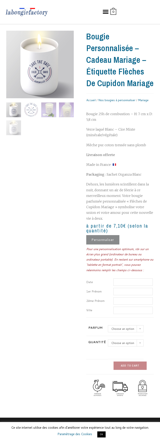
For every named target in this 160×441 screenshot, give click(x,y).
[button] (105, 12)
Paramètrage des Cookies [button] (75, 434)
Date (89, 282)
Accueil (91, 100)
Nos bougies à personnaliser (116, 100)
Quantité (97, 342)
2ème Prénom (95, 301)
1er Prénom (94, 291)
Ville (89, 310)
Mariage (143, 100)
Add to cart (130, 365)
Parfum (95, 328)
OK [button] (101, 434)
